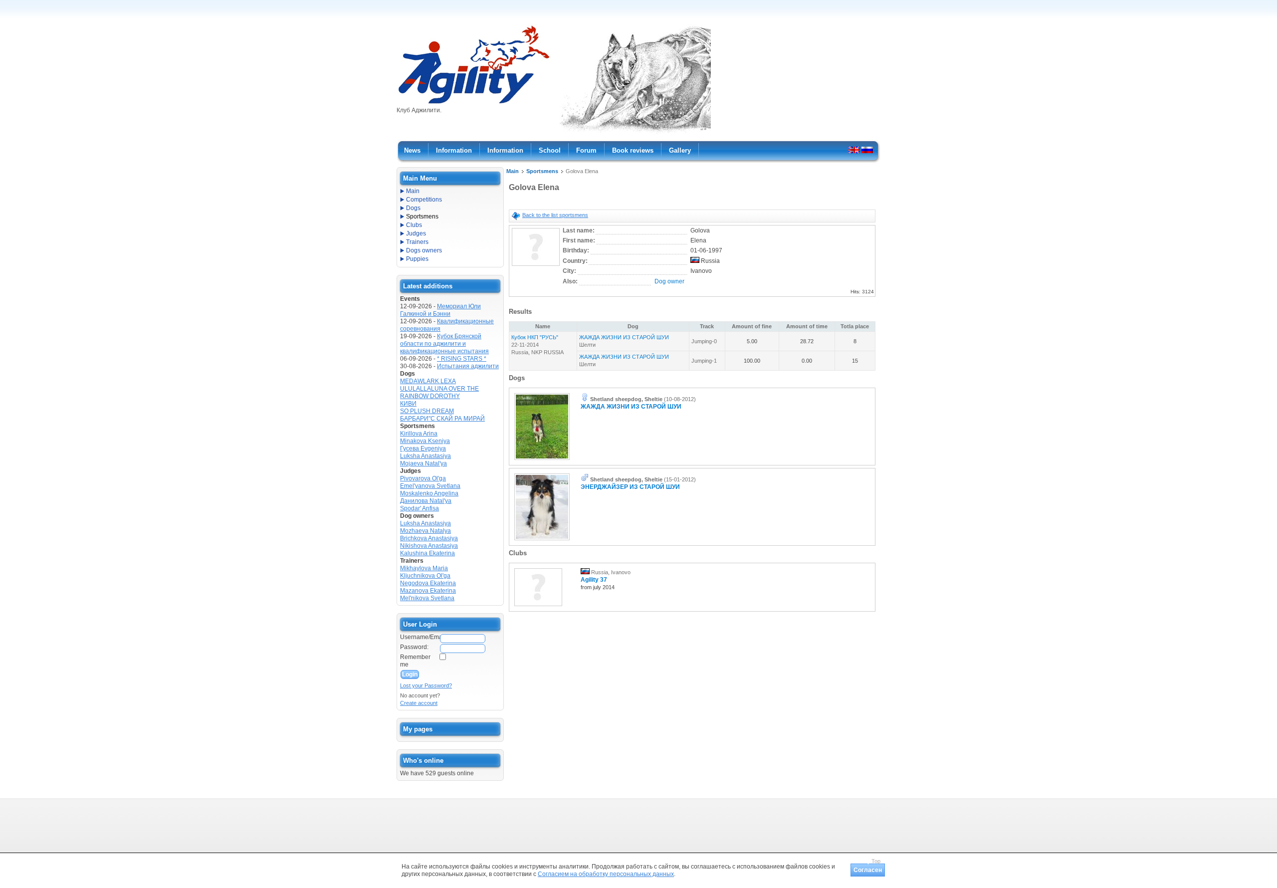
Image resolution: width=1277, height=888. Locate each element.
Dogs (413, 208)
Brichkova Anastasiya (429, 538)
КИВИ (408, 403)
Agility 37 (594, 579)
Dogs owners (424, 250)
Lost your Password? (426, 685)
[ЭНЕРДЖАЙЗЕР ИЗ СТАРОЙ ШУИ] (542, 540)
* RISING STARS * (461, 358)
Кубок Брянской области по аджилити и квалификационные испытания (444, 344)
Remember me (415, 661)
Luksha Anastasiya (425, 455)
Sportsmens (542, 171)
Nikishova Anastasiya (429, 545)
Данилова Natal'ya (425, 500)
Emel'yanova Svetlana (430, 485)
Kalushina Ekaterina (427, 553)
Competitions (424, 199)
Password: (414, 647)
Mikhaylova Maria (424, 568)
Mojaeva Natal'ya (423, 463)
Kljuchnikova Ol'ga (425, 575)
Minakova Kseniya (425, 441)
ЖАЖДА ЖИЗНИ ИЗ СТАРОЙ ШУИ (624, 337)
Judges (416, 233)
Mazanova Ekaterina (428, 590)
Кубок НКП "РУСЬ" (534, 337)
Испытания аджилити (468, 366)
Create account (418, 703)
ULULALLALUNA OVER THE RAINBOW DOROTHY (439, 392)
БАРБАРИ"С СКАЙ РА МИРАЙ (442, 418)
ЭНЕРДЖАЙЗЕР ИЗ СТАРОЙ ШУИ (630, 486)
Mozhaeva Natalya (425, 530)
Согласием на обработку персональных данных (606, 874)
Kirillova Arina (418, 433)
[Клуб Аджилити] (474, 103)
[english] (854, 149)
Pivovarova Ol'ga (423, 478)
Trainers (417, 241)
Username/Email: (419, 637)
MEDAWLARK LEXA (428, 381)
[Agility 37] (538, 606)
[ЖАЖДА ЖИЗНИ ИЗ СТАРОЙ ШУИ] (542, 460)
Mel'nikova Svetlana (427, 598)
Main (512, 171)
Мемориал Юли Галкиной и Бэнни (440, 310)
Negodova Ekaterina (428, 583)
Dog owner (669, 281)
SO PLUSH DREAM (427, 411)
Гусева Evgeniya (423, 448)
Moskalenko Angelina (429, 493)
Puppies (417, 258)
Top (875, 861)
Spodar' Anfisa (419, 508)
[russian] (867, 149)
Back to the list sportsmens (555, 215)
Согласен (867, 870)
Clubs (414, 225)
